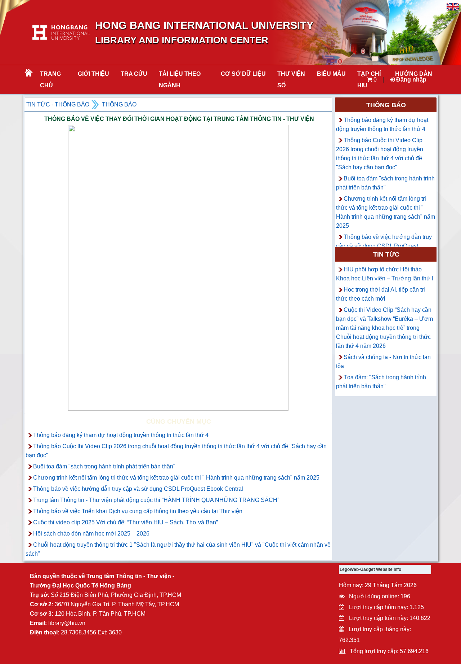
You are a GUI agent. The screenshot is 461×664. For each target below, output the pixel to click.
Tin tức (386, 254)
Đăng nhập (410, 80)
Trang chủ (50, 79)
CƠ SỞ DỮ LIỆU (243, 74)
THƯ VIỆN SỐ (291, 79)
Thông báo (119, 104)
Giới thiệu (93, 74)
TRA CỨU (134, 74)
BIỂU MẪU (331, 74)
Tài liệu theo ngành (180, 79)
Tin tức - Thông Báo (57, 104)
